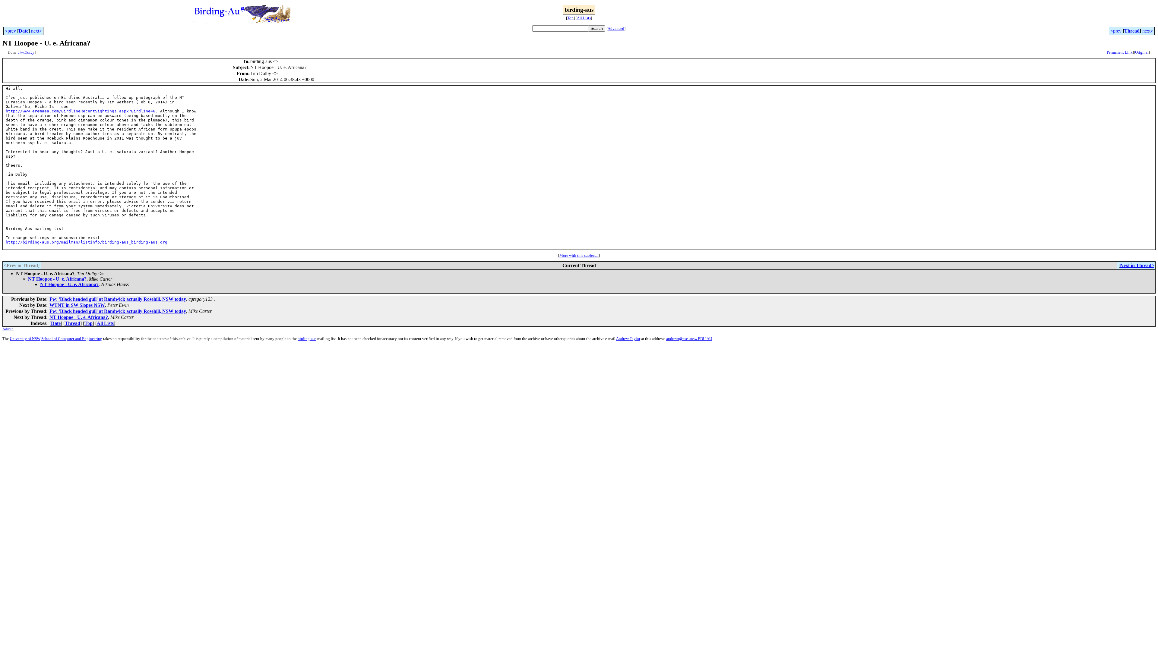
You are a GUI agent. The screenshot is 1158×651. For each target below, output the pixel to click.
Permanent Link (1120, 52)
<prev (10, 30)
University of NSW (25, 338)
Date (23, 30)
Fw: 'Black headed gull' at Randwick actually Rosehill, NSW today (117, 299)
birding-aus (307, 338)
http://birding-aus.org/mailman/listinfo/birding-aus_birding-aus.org (86, 242)
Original (1142, 52)
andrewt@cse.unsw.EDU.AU (689, 338)
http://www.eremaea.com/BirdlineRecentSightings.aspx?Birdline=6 (80, 111)
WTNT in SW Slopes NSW (77, 305)
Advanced (616, 28)
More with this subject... (579, 255)
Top (570, 18)
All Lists (584, 18)
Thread (1132, 30)
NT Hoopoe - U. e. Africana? (57, 278)
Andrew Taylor (628, 338)
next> (36, 30)
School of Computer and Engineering (71, 338)
